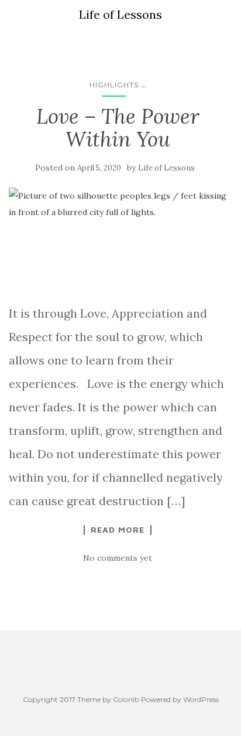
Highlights (114, 84)
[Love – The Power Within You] (117, 239)
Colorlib (126, 699)
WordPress (201, 699)
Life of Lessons (166, 168)
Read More (117, 529)
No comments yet (117, 558)
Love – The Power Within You (117, 127)
